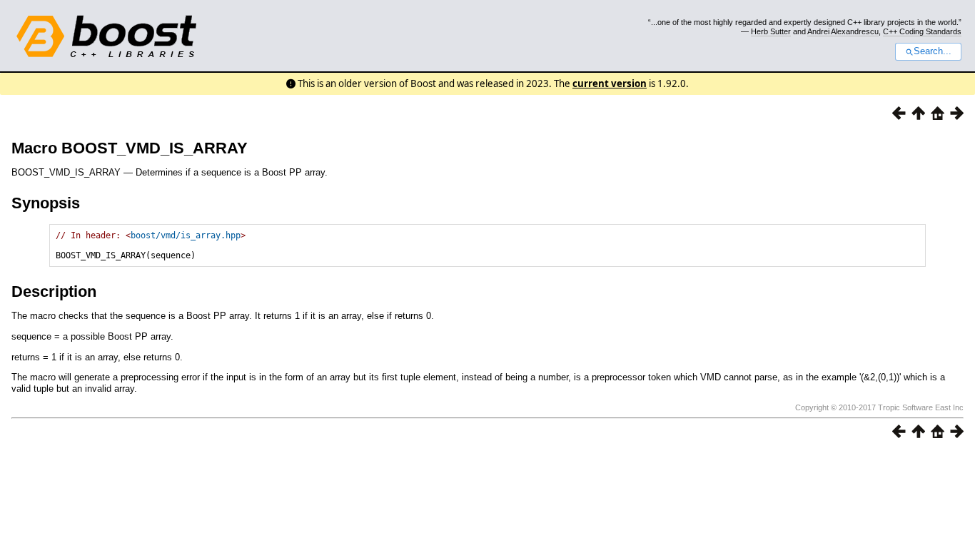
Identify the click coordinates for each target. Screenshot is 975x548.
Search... (932, 51)
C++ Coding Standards (922, 31)
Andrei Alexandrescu (843, 31)
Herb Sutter (771, 31)
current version (609, 83)
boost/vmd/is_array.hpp (186, 235)
